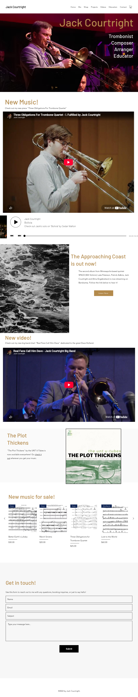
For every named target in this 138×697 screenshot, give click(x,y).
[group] (69, 527)
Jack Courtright (16, 7)
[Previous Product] (4, 518)
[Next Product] (133, 518)
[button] (130, 7)
